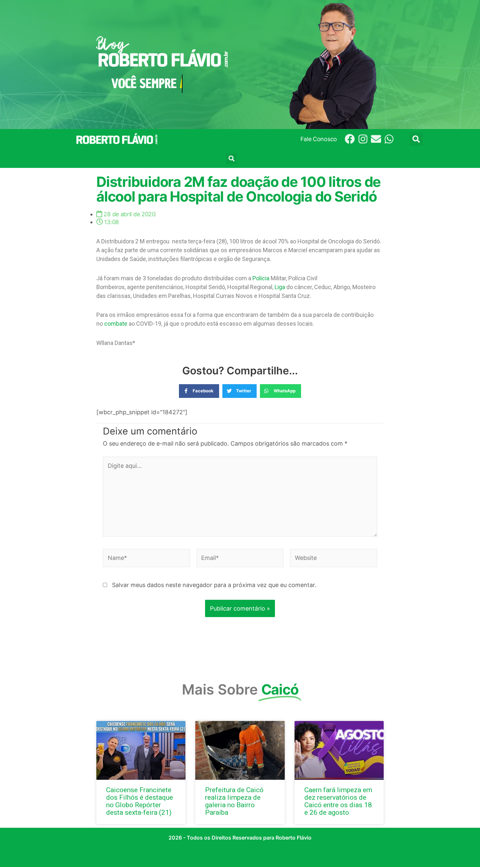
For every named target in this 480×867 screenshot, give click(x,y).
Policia (260, 278)
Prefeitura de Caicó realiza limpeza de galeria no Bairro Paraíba (234, 801)
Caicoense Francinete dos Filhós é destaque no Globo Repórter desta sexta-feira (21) (139, 801)
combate (115, 323)
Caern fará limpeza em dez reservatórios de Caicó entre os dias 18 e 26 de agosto (338, 801)
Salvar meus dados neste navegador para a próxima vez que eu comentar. (214, 584)
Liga (280, 287)
